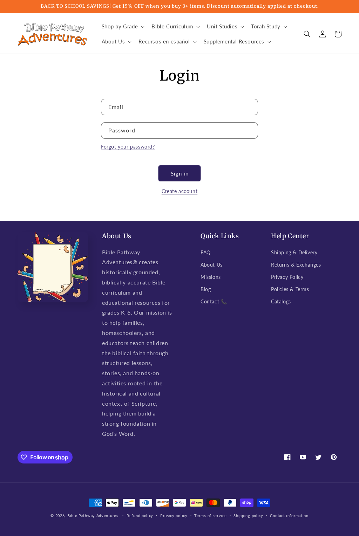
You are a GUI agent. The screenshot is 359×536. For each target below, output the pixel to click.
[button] (122, 26)
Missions (211, 277)
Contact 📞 (214, 301)
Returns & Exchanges (296, 265)
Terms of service (210, 515)
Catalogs (281, 301)
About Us (212, 265)
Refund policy (140, 515)
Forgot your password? (128, 147)
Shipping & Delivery (294, 252)
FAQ (206, 252)
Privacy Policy (287, 277)
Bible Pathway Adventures (92, 515)
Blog (206, 289)
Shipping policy (248, 515)
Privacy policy (174, 515)
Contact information (289, 515)
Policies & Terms (290, 289)
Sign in (180, 173)
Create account (179, 191)
